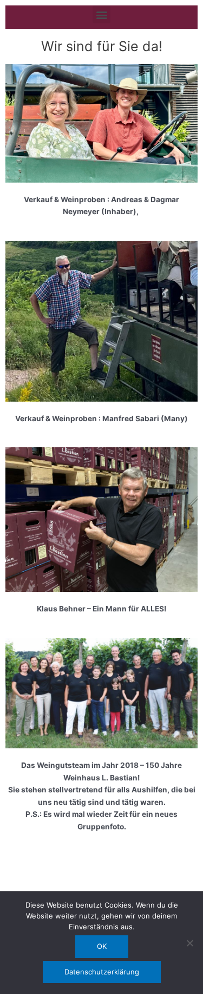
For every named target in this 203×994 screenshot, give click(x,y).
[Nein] (189, 942)
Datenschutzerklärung (101, 971)
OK (102, 946)
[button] (101, 14)
